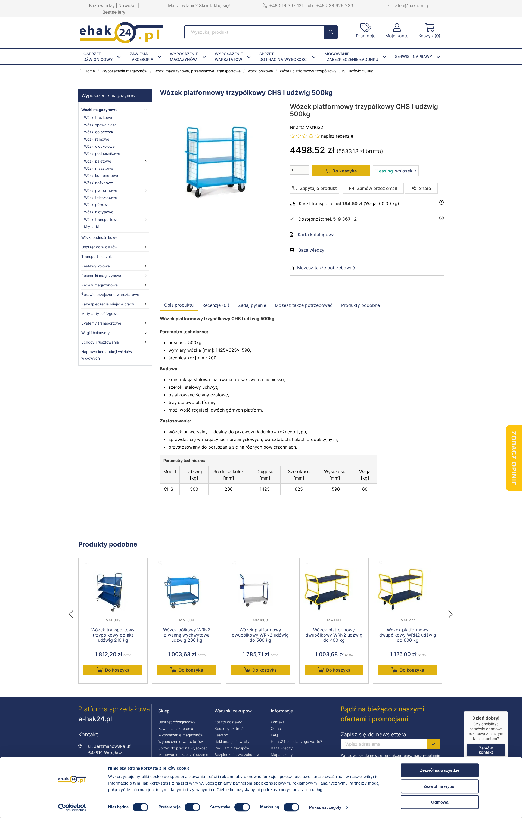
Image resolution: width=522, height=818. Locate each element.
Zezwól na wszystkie (439, 770)
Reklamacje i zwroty (232, 741)
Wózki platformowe (100, 190)
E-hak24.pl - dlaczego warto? (296, 741)
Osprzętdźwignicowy (98, 56)
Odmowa (439, 802)
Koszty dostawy (228, 722)
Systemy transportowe (101, 323)
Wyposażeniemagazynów (184, 56)
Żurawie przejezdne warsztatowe (110, 294)
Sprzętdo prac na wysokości (283, 56)
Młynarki (91, 226)
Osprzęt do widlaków (99, 247)
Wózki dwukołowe (99, 146)
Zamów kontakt (486, 750)
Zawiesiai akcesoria (141, 56)
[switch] (192, 807)
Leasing (221, 735)
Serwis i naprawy (413, 56)
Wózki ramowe (96, 139)
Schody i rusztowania (100, 342)
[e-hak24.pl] (121, 41)
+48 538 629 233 (334, 5)
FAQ (274, 735)
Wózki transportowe (101, 219)
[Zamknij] (507, 711)
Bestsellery (113, 12)
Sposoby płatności (230, 728)
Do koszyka (117, 670)
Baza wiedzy (102, 5)
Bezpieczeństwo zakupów (237, 754)
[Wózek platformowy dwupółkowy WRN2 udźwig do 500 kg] (260, 590)
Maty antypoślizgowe (100, 313)
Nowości (127, 5)
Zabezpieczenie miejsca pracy (107, 304)
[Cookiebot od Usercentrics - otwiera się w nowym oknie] (72, 807)
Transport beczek (96, 256)
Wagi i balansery (95, 333)
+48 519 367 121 (286, 5)
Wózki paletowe (97, 161)
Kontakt (277, 722)
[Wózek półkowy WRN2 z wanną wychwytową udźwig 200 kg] (186, 590)
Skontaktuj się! (214, 5)
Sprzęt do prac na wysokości (183, 748)
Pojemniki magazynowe (101, 275)
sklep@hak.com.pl (412, 5)
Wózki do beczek (98, 132)
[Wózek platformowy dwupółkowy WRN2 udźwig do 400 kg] (334, 590)
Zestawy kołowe (95, 266)
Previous (73, 612)
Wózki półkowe (97, 204)
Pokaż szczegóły (325, 807)
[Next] (450, 612)
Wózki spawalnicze (100, 125)
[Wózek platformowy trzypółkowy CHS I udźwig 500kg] (221, 164)
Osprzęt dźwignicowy (176, 722)
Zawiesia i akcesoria (175, 728)
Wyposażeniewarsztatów (229, 56)
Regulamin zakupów (232, 748)
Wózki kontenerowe (101, 175)
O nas (276, 728)
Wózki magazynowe (99, 109)
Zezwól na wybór (440, 786)
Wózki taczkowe (98, 117)
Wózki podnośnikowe (102, 153)
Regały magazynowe (99, 285)
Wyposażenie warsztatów (180, 741)
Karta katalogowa (316, 234)
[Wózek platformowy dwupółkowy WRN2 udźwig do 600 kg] (407, 590)
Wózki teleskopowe (100, 197)
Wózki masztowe (98, 168)
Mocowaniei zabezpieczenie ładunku (351, 56)
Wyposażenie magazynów (108, 95)
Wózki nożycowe (98, 183)
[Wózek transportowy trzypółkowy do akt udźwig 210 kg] (113, 590)
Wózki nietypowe (98, 212)
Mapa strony (282, 754)
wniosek (393, 171)
